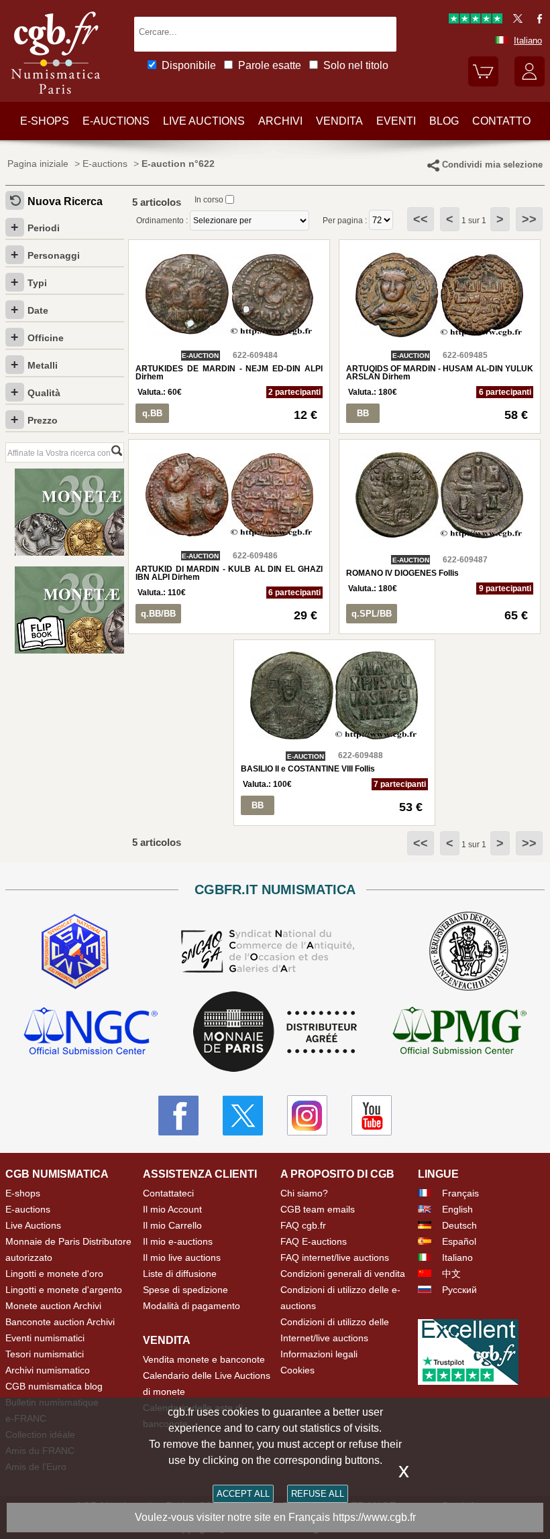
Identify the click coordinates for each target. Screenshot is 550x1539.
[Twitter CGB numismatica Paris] (243, 1115)
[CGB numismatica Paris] (55, 97)
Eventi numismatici (45, 1338)
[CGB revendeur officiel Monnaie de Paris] (275, 1032)
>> (529, 219)
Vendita (339, 121)
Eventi (396, 121)
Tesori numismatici (44, 1354)
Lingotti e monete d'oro (54, 1273)
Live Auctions (33, 1225)
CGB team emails (317, 1209)
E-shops (44, 121)
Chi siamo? (304, 1193)
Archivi (280, 121)
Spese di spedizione (185, 1289)
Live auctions (204, 121)
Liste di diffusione (180, 1273)
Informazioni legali (319, 1354)
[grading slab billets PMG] (459, 1032)
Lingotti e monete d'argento (63, 1289)
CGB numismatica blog (54, 1386)
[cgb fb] (536, 20)
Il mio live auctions (182, 1257)
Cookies (297, 1370)
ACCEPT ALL (243, 1494)
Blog (444, 121)
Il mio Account (172, 1209)
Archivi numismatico (47, 1370)
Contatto (501, 121)
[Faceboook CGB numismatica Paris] (178, 1115)
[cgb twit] (515, 20)
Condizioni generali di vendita (342, 1273)
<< (420, 219)
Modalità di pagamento (191, 1305)
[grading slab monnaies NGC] (90, 1032)
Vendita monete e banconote (204, 1359)
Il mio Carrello (172, 1225)
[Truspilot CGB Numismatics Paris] (475, 20)
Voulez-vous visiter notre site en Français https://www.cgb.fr (275, 1517)
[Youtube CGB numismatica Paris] (371, 1115)
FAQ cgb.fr (303, 1225)
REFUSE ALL (317, 1494)
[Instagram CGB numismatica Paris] (307, 1115)
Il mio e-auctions (178, 1241)
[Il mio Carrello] (483, 83)
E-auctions (116, 121)
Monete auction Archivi (53, 1305)
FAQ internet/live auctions (334, 1257)
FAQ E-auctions (313, 1241)
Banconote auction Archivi (60, 1321)
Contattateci (168, 1193)
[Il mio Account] (529, 83)
